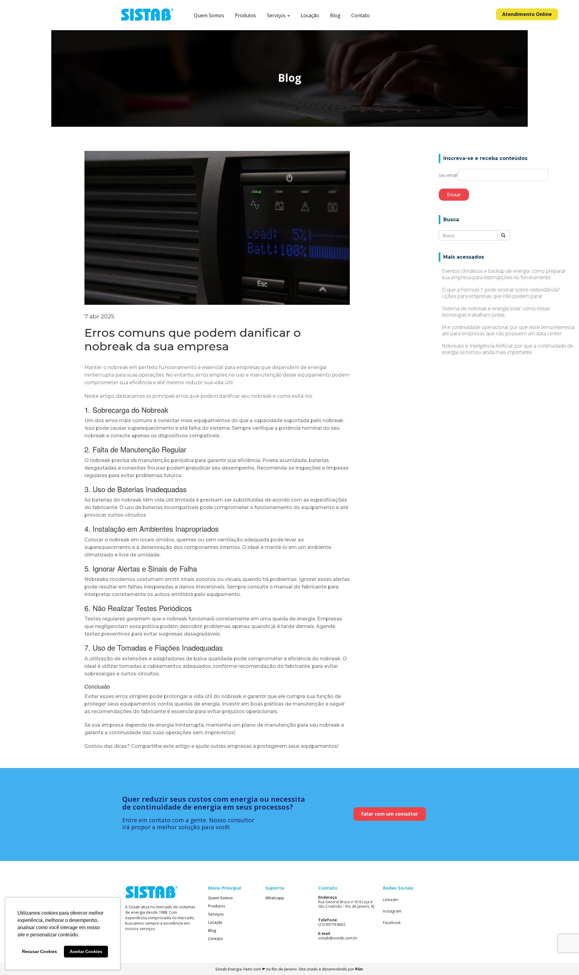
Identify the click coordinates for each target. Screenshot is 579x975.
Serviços (277, 15)
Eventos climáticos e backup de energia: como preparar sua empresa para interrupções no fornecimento (504, 274)
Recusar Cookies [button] (39, 951)
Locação (310, 15)
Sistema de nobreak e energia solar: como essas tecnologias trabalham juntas (496, 311)
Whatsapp (274, 897)
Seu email (449, 175)
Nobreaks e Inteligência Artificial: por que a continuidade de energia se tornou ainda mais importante (507, 348)
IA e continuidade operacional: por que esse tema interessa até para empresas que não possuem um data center (508, 330)
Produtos (245, 15)
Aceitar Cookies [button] (86, 951)
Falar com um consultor (389, 814)
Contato (360, 15)
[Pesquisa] (503, 235)
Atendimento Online (527, 14)
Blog (335, 15)
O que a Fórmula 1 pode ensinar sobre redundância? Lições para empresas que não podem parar (501, 292)
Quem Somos (209, 15)
